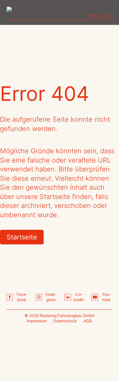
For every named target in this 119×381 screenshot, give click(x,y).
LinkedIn (79, 297)
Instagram (51, 297)
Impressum (37, 320)
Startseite (22, 237)
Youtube (106, 297)
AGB (88, 320)
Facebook (22, 297)
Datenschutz (65, 320)
